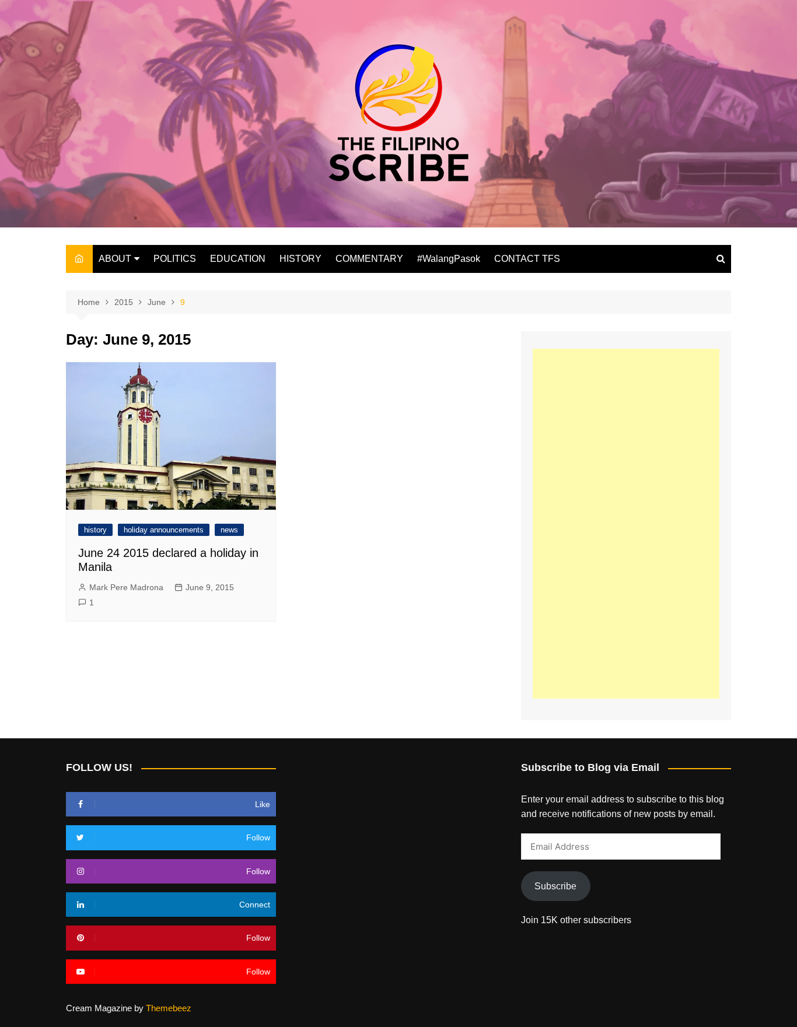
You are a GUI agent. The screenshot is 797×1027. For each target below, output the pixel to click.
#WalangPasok (448, 259)
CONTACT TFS (527, 259)
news (229, 529)
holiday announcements (164, 529)
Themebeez (168, 1008)
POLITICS (174, 259)
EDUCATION (237, 259)
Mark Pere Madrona (126, 587)
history (95, 529)
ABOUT (115, 259)
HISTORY (300, 259)
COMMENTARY (369, 259)
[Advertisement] (626, 524)
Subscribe (555, 886)
